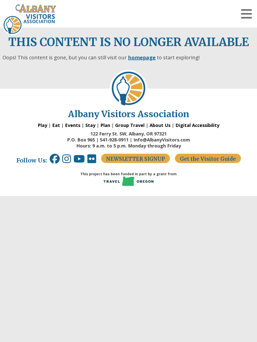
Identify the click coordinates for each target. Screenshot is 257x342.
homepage (142, 57)
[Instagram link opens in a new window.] (68, 160)
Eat (56, 125)
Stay (90, 125)
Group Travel (130, 125)
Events (72, 125)
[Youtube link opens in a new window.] (80, 160)
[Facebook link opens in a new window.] (54, 160)
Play (42, 125)
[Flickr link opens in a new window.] (94, 160)
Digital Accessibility (197, 125)
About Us (160, 125)
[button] (246, 14)
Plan (105, 125)
